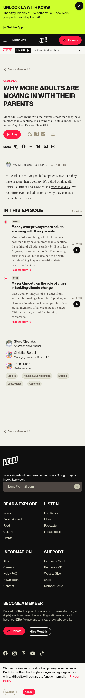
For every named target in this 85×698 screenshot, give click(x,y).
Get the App (15, 27)
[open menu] (6, 40)
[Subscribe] (77, 486)
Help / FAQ (10, 573)
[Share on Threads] (31, 146)
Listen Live (19, 40)
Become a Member (56, 561)
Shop (47, 579)
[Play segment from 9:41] (5, 278)
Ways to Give (52, 573)
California (34, 383)
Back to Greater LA (19, 69)
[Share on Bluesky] (38, 146)
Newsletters (11, 579)
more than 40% (60, 187)
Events (7, 538)
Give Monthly (38, 631)
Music (48, 519)
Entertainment (12, 519)
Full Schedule (52, 532)
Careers (8, 567)
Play (14, 134)
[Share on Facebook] (23, 146)
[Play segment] (76, 250)
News (7, 513)
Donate (73, 40)
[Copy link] (16, 147)
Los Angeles (14, 383)
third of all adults (61, 181)
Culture (12, 375)
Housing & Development (37, 375)
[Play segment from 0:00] (5, 222)
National (62, 375)
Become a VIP (53, 567)
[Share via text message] (46, 146)
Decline (9, 692)
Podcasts (50, 525)
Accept (29, 692)
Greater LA (10, 80)
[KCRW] (10, 464)
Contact (8, 586)
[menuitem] (53, 134)
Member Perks (53, 586)
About (7, 561)
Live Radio (51, 513)
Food (6, 525)
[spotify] (43, 135)
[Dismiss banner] (79, 6)
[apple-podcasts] (36, 135)
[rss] (29, 135)
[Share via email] (53, 147)
